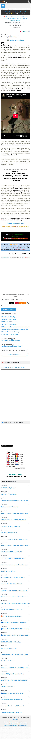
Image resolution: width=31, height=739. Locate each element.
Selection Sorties (13, 722)
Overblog (16, 719)
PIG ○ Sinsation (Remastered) (10, 526)
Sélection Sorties (15, 12)
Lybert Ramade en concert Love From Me (14, 565)
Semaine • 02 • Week (7, 661)
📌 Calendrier (8, 16)
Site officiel (21, 223)
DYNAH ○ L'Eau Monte (9, 494)
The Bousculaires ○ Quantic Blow (11, 699)
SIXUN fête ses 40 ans (8, 571)
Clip (18, 16)
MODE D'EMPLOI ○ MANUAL (13, 367)
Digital (6, 18)
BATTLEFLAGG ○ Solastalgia (11, 642)
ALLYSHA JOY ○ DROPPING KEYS (13, 577)
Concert (24, 16)
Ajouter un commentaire (14, 354)
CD (15, 16)
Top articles (5, 723)
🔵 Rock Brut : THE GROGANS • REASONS (16, 629)
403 (21, 18)
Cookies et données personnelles (10, 725)
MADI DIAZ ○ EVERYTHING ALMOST (14, 680)
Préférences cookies (23, 725)
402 (18, 18)
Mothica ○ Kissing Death (9, 532)
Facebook (9, 223)
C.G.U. (25, 723)
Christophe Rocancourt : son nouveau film (14, 500)
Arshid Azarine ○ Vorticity (9, 507)
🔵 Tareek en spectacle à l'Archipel (12, 693)
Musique (13, 18)
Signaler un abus (18, 723)
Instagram (15, 223)
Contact (11, 723)
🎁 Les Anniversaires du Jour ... (11, 616)
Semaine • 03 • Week (7, 686)
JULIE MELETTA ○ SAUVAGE (11, 552)
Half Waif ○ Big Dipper (8, 488)
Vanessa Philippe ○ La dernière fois (12, 674)
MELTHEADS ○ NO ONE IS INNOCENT (14, 654)
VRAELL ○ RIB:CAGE (8, 648)
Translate (14, 37)
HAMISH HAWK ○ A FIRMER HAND (13, 520)
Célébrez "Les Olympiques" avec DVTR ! (14, 539)
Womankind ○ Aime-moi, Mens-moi (12, 706)
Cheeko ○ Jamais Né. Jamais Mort (12, 712)
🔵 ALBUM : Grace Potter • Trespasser (13, 622)
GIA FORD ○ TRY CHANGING (11, 584)
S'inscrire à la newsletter (8, 309)
